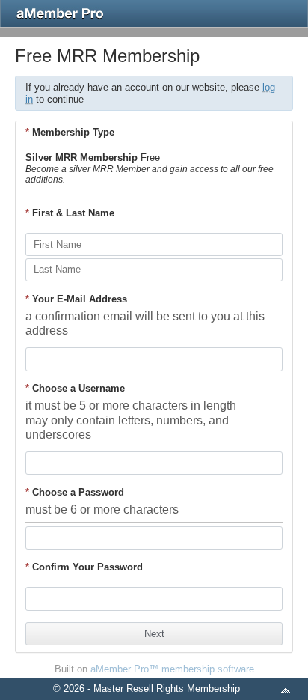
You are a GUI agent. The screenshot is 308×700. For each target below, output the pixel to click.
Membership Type (69, 132)
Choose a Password (74, 492)
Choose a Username (75, 388)
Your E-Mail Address (76, 299)
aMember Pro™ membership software (172, 669)
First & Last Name (69, 213)
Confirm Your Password (84, 567)
